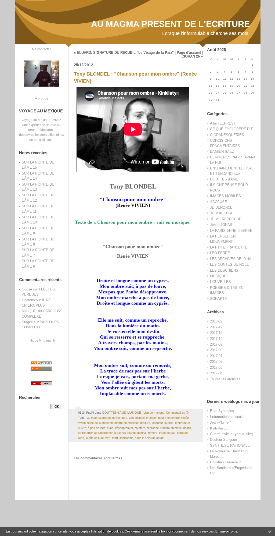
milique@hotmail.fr (41, 340)
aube (110, 427)
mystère (140, 427)
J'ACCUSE (218, 202)
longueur (157, 422)
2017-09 (216, 344)
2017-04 (216, 373)
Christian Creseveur (225, 462)
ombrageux (182, 422)
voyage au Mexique (36, 120)
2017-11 (216, 333)
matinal (141, 432)
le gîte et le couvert (98, 437)
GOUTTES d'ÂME (224, 179)
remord (152, 432)
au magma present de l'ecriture (107, 417)
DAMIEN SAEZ (222, 152)
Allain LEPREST (223, 123)
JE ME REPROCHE (225, 219)
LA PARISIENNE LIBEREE (231, 231)
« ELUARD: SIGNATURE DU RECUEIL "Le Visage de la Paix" (124, 53)
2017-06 (216, 362)
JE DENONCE (221, 207)
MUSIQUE (218, 276)
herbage (182, 432)
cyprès (168, 422)
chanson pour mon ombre (163, 417)
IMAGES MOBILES (225, 196)
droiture (145, 422)
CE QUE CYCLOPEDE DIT (231, 129)
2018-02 (216, 321)
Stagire (27, 322)
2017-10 (216, 339)
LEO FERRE (220, 253)
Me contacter (41, 49)
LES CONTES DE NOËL (229, 264)
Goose (27, 289)
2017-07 (216, 356)
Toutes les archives (225, 379)
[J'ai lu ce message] (269, 531)
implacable (126, 437)
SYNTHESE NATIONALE (230, 445)
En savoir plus (226, 531)
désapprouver (124, 427)
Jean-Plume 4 (220, 422)
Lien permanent (153, 412)
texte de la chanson (100, 422)
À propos (41, 98)
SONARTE (218, 299)
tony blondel (136, 417)
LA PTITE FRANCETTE (228, 247)
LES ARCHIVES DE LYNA (230, 259)
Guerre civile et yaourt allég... (233, 434)
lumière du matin (171, 427)
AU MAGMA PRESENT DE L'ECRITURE (170, 24)
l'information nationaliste (228, 417)
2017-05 (216, 367)
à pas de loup (96, 427)
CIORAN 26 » (192, 56)
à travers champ (125, 432)
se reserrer (85, 432)
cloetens (28, 300)
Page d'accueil (189, 53)
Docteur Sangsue (223, 440)
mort (115, 437)
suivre (82, 427)
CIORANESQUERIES (227, 135)
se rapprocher (103, 432)
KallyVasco (218, 428)
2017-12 (216, 327)
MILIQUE (29, 311)
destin (187, 427)
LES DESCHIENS (224, 270)
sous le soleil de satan (149, 437)
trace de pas (167, 432)
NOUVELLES (220, 282)
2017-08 (216, 350)
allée (81, 437)
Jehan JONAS (221, 225)
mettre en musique (126, 422)
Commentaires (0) (178, 412)
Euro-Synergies (222, 411)
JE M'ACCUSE (221, 213)
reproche (153, 427)
